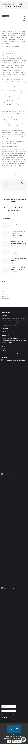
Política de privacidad (18, 714)
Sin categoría (6, 16)
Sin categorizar (5, 298)
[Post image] (5, 225)
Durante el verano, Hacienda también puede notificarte (18, 251)
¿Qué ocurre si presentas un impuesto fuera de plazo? (18, 268)
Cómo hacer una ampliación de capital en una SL (19, 259)
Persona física (4, 294)
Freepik (14, 738)
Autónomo (4, 291)
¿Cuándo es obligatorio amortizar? (17, 223)
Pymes (3, 296)
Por (19, 173)
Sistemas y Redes (18, 736)
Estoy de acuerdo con (12, 714)
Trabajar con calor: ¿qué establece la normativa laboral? (19, 242)
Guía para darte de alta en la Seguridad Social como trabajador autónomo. (18, 233)
